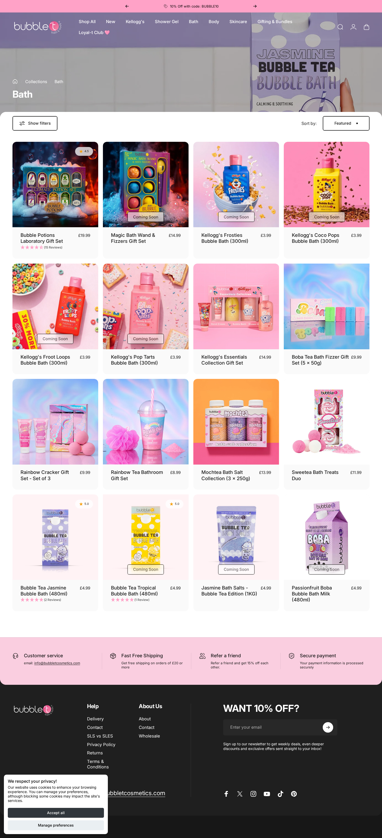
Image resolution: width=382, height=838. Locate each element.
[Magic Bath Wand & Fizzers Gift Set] (146, 184)
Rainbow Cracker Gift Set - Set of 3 (45, 475)
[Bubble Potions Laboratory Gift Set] (55, 184)
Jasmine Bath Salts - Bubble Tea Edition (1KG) (229, 590)
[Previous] (127, 6)
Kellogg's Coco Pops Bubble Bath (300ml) (315, 238)
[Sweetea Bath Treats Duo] (327, 422)
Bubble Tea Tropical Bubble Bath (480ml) (134, 590)
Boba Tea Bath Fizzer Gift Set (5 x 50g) (320, 360)
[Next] (255, 6)
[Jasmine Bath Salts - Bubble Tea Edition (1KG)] (236, 537)
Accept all (56, 812)
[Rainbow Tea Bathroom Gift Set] (146, 422)
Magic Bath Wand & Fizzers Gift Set (133, 238)
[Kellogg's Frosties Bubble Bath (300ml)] (236, 184)
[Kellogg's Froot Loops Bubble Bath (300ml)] (55, 306)
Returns (95, 752)
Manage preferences (56, 825)
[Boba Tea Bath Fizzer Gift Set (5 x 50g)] (327, 306)
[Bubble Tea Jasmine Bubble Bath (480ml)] (55, 537)
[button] (55, 247)
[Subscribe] (328, 727)
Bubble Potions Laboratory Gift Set (42, 238)
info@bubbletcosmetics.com (57, 663)
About (145, 718)
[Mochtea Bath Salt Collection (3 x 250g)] (236, 422)
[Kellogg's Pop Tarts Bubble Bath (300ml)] (146, 306)
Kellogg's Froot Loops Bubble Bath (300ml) (45, 360)
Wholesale (149, 736)
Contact (95, 727)
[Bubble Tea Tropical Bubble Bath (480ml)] (146, 537)
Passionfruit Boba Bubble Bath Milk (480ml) (312, 594)
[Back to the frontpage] (15, 81)
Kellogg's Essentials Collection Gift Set (224, 360)
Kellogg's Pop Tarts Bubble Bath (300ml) (134, 360)
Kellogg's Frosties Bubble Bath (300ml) (224, 238)
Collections (36, 81)
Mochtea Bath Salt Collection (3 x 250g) (225, 475)
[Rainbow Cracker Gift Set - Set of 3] (55, 422)
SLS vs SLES (100, 736)
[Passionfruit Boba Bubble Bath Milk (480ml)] (327, 537)
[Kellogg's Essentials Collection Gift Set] (236, 306)
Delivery (95, 718)
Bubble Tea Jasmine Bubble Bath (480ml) (44, 590)
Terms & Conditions (98, 764)
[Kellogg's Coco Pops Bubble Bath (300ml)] (327, 184)
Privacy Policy (101, 744)
